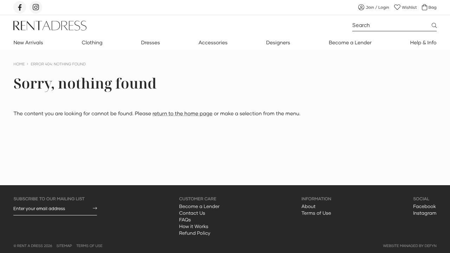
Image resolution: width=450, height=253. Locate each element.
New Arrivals (28, 43)
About (309, 206)
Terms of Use (316, 213)
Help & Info (423, 43)
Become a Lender (350, 43)
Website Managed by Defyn (409, 246)
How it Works (193, 226)
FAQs (185, 219)
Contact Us (192, 213)
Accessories (213, 43)
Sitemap (64, 246)
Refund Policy (194, 233)
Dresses (150, 43)
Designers (278, 43)
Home (19, 64)
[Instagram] (36, 7)
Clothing (92, 43)
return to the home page (183, 114)
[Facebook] (19, 7)
